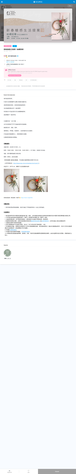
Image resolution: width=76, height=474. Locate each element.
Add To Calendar (10, 62)
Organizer (9, 472)
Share (70, 5)
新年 (26, 80)
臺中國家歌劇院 (33, 80)
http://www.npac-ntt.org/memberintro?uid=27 (26, 163)
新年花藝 (9, 80)
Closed (57, 471)
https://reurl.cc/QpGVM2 (27, 197)
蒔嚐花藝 (21, 80)
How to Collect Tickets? (14, 75)
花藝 (15, 80)
